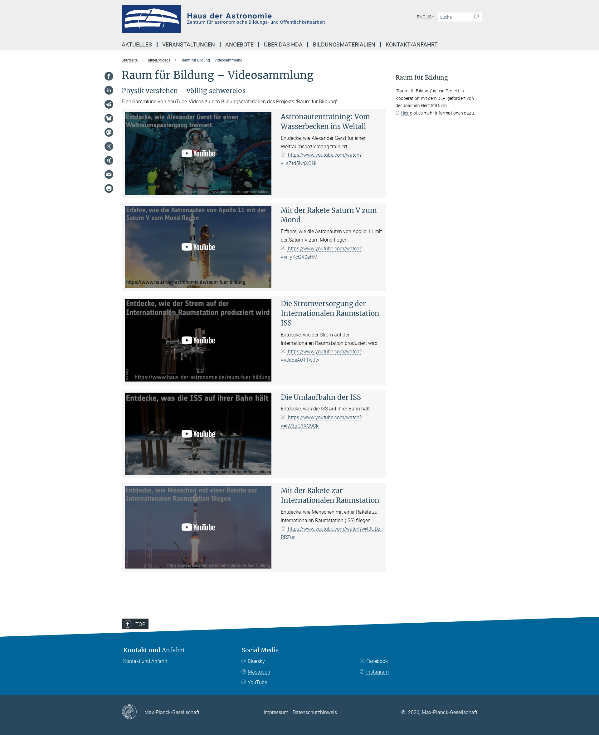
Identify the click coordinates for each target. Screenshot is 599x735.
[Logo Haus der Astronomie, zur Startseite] (239, 19)
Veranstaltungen (188, 44)
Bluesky (256, 661)
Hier (405, 112)
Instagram (377, 672)
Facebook (377, 661)
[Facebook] (109, 76)
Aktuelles (137, 44)
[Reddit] (109, 104)
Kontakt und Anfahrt (154, 650)
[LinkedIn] (109, 90)
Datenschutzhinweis (315, 712)
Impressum (276, 712)
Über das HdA (283, 44)
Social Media (260, 650)
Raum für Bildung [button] (422, 77)
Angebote (239, 44)
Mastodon (259, 672)
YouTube (257, 682)
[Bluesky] (109, 118)
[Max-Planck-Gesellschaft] (133, 712)
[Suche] (475, 17)
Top (140, 624)
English (426, 16)
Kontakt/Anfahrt (412, 44)
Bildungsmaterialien (344, 44)
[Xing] (109, 160)
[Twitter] (109, 146)
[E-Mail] (109, 174)
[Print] (109, 188)
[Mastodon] (109, 132)
